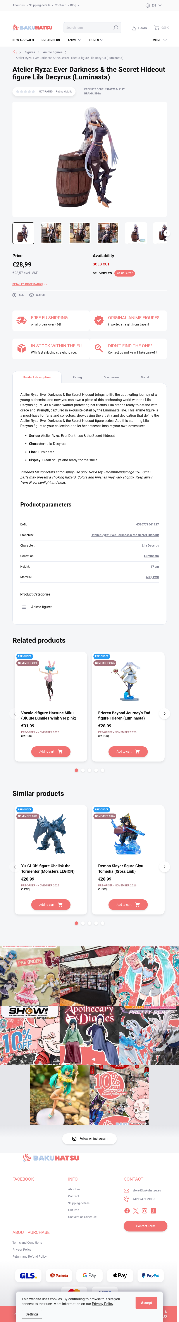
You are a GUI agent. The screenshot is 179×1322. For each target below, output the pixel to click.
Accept (146, 1303)
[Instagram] (144, 1210)
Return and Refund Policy (29, 1256)
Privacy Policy (102, 1304)
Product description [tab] (37, 377)
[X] (136, 1210)
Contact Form (145, 1226)
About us (18, 5)
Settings (32, 1314)
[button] (76, 770)
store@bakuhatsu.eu (147, 1190)
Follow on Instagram (93, 1138)
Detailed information (27, 284)
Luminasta (151, 556)
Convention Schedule (82, 1217)
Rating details (64, 91)
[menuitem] (24, 40)
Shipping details (39, 5)
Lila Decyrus (150, 545)
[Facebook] (127, 1210)
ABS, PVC (152, 577)
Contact (60, 5)
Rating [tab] (77, 377)
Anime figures (41, 607)
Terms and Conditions (27, 1242)
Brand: (92, 93)
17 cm (155, 566)
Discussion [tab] (111, 377)
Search (115, 27)
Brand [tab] (145, 377)
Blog (73, 5)
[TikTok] (153, 1210)
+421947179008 (144, 1199)
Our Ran (73, 1210)
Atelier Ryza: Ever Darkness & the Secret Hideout (125, 535)
